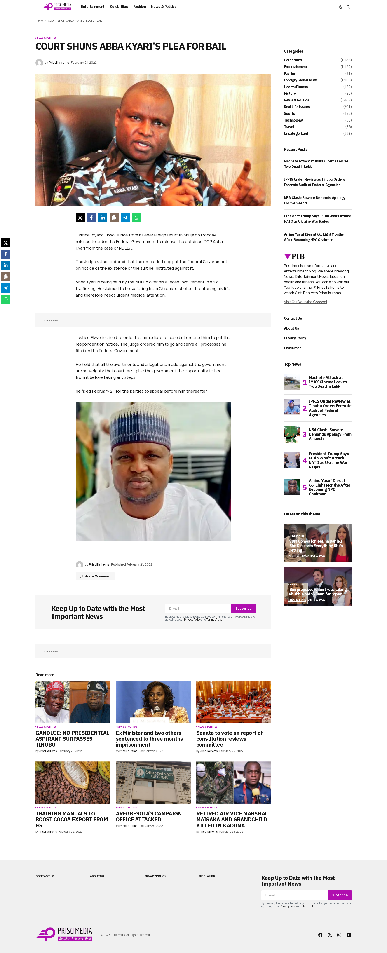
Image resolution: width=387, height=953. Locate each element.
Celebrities (293, 60)
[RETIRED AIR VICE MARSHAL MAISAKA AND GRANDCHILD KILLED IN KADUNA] (233, 782)
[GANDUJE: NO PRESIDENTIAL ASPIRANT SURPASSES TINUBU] (72, 702)
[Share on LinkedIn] (102, 217)
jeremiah (294, 555)
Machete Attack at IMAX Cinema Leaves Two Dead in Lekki (328, 382)
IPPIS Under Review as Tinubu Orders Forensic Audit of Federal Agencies (330, 408)
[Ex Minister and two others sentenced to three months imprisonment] (153, 702)
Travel (289, 127)
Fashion (290, 74)
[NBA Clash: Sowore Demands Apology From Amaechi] (292, 434)
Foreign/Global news (301, 80)
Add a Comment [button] (98, 576)
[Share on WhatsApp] (136, 217)
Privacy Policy (192, 619)
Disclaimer (292, 348)
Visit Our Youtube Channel (305, 301)
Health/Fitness (296, 87)
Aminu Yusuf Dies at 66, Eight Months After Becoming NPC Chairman (329, 487)
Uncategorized (296, 134)
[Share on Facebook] (91, 217)
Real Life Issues (297, 107)
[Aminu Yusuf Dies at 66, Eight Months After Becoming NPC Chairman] (292, 486)
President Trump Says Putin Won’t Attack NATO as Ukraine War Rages (329, 460)
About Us (291, 328)
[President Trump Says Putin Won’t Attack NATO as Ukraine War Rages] (292, 460)
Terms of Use (214, 619)
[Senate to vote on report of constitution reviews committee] (233, 702)
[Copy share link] (114, 217)
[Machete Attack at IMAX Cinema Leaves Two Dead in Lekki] (292, 382)
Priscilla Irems (297, 600)
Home (39, 21)
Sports (289, 114)
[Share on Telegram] (125, 217)
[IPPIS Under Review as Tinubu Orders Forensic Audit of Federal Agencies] (292, 407)
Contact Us (293, 318)
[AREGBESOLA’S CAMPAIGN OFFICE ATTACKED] (153, 782)
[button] (38, 6)
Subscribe (243, 608)
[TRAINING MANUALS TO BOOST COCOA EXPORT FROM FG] (72, 782)
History (290, 93)
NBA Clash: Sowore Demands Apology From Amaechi (330, 434)
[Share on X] (80, 217)
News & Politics (47, 38)
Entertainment (295, 67)
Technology (293, 120)
